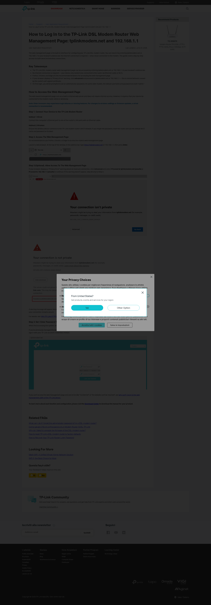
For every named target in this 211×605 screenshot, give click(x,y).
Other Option (123, 307)
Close (142, 293)
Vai (87, 307)
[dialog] (105, 302)
